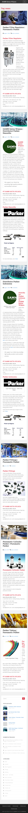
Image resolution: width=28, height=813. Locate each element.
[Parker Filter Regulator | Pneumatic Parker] (14, 18)
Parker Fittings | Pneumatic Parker (11, 461)
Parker (16, 258)
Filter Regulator (8, 767)
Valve (6, 795)
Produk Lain (7, 788)
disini (4, 340)
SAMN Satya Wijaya (9, 2)
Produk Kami (8, 785)
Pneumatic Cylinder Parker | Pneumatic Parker (12, 543)
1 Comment (13, 465)
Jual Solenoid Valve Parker (14, 712)
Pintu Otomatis (8, 777)
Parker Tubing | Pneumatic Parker (11, 631)
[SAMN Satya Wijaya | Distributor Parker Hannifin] (14, 119)
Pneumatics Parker (9, 780)
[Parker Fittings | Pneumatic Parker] (14, 450)
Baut (6, 761)
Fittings (6, 769)
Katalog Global (12, 722)
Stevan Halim (8, 753)
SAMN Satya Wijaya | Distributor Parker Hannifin (13, 131)
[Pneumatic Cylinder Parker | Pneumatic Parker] (14, 532)
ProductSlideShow (9, 782)
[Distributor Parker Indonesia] (14, 272)
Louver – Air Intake (9, 774)
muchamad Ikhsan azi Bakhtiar (11, 740)
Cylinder (6, 764)
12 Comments (14, 287)
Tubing (6, 793)
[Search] (23, 698)
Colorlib (15, 811)
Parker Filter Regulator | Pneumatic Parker (14, 28)
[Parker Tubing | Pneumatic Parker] (14, 621)
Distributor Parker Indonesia (11, 282)
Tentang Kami (8, 790)
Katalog (6, 772)
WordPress (24, 811)
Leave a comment (15, 33)
